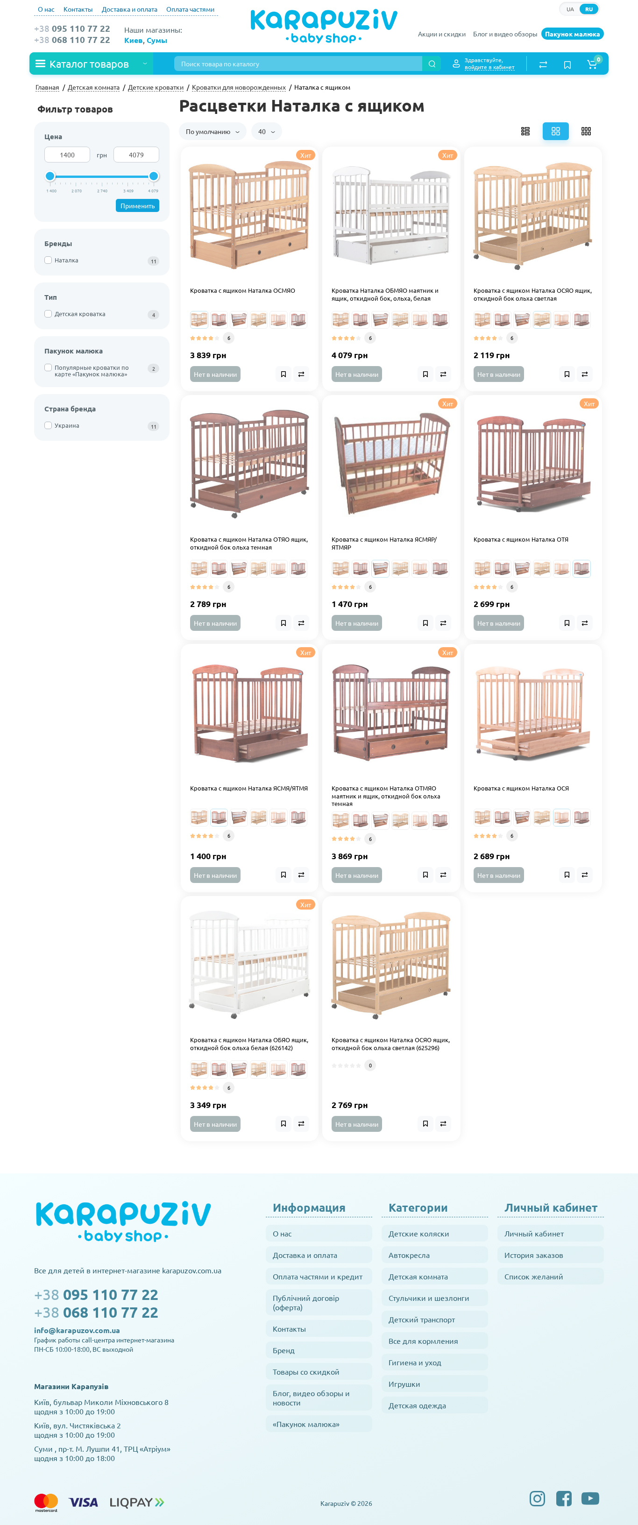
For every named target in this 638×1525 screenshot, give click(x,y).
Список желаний (533, 1276)
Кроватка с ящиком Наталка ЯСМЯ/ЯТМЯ (249, 788)
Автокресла (409, 1254)
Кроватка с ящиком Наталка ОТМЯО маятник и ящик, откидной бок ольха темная (386, 796)
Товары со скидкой (306, 1371)
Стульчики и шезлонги (429, 1297)
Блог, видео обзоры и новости (311, 1397)
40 (262, 131)
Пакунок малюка (572, 33)
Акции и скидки (442, 33)
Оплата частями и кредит (317, 1276)
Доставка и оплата (129, 9)
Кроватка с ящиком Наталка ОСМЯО (242, 290)
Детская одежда (417, 1405)
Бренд (284, 1350)
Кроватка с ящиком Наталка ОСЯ (521, 788)
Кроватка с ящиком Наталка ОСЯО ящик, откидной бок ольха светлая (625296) (391, 1044)
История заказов (533, 1254)
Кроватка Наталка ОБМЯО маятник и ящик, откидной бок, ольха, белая (385, 294)
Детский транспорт (422, 1319)
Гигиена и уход (415, 1362)
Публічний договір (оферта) (306, 1302)
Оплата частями (190, 9)
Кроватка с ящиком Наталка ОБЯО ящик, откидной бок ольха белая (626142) (249, 1044)
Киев (133, 40)
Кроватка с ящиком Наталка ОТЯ (521, 539)
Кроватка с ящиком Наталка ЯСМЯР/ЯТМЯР (384, 543)
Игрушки (404, 1383)
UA (570, 9)
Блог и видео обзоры (505, 33)
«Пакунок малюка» (306, 1423)
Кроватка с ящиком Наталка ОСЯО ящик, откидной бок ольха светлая (533, 294)
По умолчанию (209, 131)
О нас (46, 9)
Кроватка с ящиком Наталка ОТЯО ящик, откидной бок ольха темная (249, 543)
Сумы (157, 40)
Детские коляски (419, 1233)
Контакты (78, 9)
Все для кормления (423, 1340)
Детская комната (418, 1276)
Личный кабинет (534, 1233)
